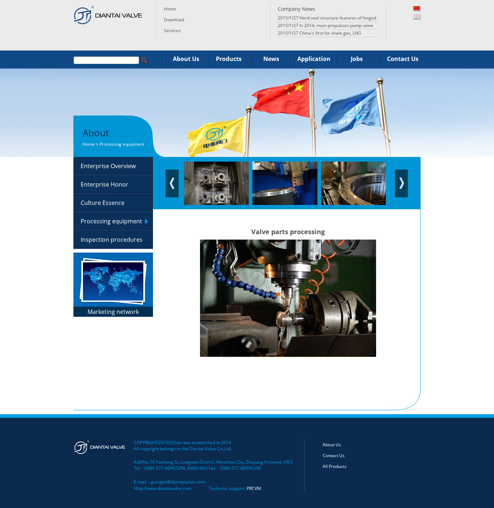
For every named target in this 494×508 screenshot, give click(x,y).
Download (174, 20)
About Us (186, 59)
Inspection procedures (111, 240)
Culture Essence (102, 203)
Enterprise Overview (108, 166)
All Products (334, 466)
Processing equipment (111, 221)
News (271, 59)
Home (170, 9)
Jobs (357, 59)
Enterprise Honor (104, 184)
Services (172, 30)
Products (229, 59)
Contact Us (402, 59)
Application (314, 59)
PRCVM (254, 488)
